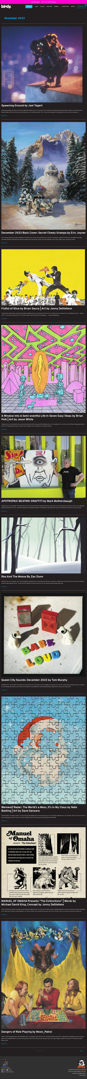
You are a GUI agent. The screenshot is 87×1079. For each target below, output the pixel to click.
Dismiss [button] (54, 2)
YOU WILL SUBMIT (5, 1068)
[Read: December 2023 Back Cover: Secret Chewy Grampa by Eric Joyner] (43, 175)
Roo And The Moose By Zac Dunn (22, 576)
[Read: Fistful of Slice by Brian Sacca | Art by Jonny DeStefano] (43, 277)
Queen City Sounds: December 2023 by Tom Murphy (34, 680)
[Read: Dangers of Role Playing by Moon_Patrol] (43, 974)
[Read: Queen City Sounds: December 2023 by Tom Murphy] (43, 635)
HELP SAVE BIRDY (35, 2)
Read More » (4, 115)
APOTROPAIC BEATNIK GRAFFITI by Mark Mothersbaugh (36, 501)
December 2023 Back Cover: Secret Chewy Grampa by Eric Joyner (43, 233)
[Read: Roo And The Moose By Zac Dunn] (43, 545)
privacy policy (82, 1075)
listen (4, 1071)
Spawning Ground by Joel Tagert (21, 105)
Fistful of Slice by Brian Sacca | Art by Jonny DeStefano (36, 308)
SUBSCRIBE (28, 6)
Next (82, 1051)
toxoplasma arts (82, 1073)
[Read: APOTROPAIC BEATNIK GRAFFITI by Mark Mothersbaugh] (43, 466)
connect (10, 1070)
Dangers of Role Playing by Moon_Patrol (26, 1032)
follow (4, 1070)
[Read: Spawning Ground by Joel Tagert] (41, 64)
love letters (10, 1071)
